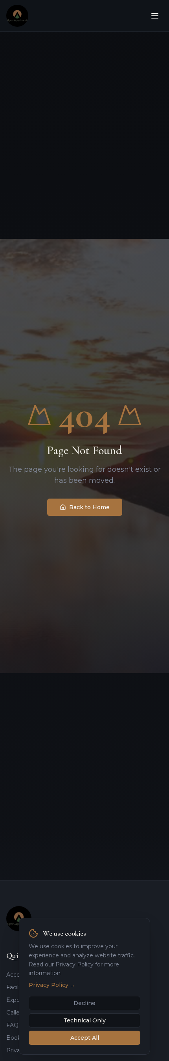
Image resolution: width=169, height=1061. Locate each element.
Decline (84, 1003)
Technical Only (84, 1020)
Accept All (84, 1037)
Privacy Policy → (52, 984)
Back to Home (89, 507)
